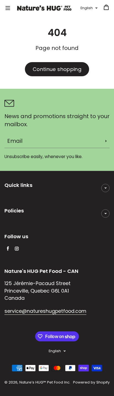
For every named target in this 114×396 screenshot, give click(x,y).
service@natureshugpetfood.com (45, 311)
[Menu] (7, 8)
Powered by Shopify (91, 382)
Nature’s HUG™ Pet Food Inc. (44, 382)
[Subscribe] (106, 141)
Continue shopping (57, 69)
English (87, 8)
